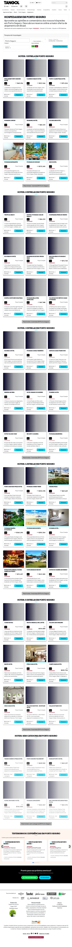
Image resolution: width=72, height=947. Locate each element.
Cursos (60, 9)
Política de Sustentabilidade (59, 906)
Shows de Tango (31, 9)
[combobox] (38, 40)
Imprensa (59, 908)
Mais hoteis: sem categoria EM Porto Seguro (36, 824)
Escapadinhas (46, 9)
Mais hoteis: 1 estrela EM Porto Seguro (36, 186)
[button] (59, 2)
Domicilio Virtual (13, 908)
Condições (60, 904)
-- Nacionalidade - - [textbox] (37, 41)
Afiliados (59, 903)
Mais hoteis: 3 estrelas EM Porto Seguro (36, 457)
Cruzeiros (54, 9)
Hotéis (65, 9)
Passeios (13, 9)
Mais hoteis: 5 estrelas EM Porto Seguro (36, 729)
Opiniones (62, 28)
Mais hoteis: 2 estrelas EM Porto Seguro (36, 322)
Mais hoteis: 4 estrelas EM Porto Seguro (36, 593)
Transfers (39, 9)
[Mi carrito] (26, 6)
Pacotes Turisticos (21, 9)
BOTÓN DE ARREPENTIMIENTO (36, 937)
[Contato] (21, 6)
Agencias (15, 6)
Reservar (18, 95)
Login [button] (6, 6)
